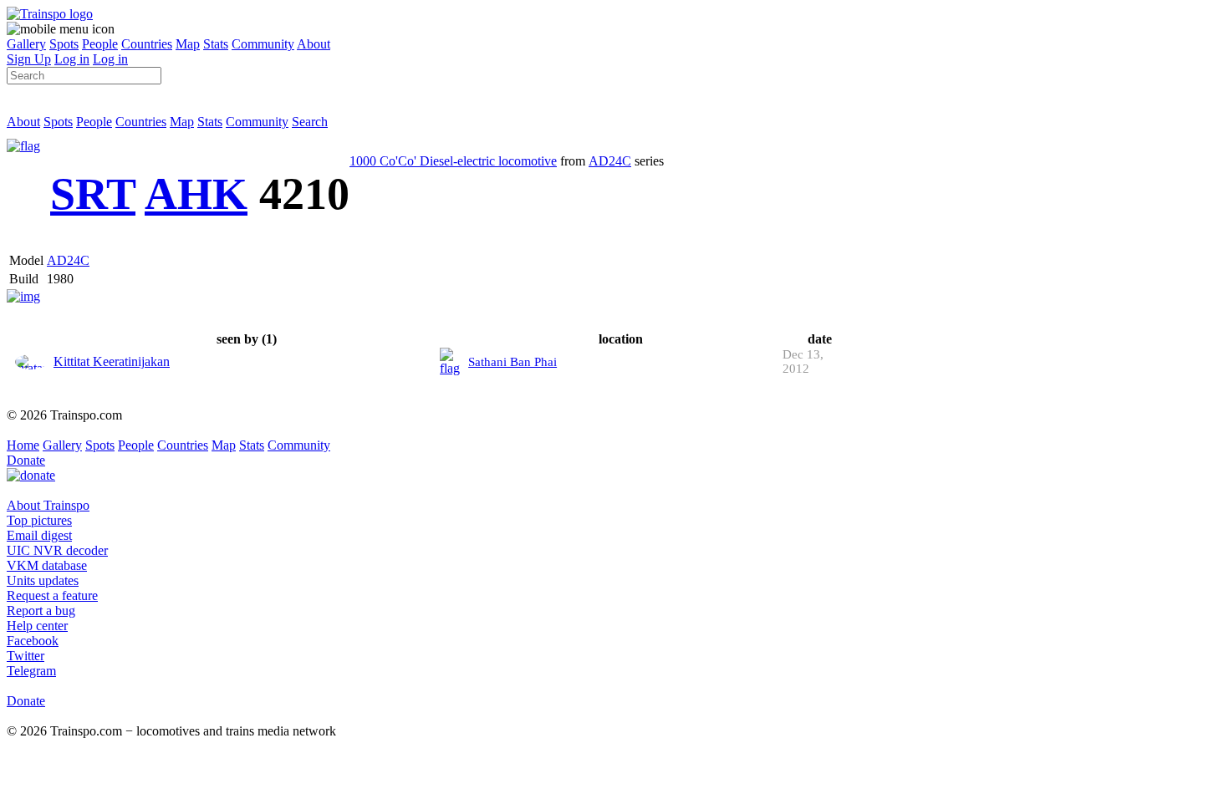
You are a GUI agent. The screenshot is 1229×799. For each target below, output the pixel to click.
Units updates (43, 580)
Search (310, 122)
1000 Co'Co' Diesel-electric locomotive (453, 161)
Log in (71, 59)
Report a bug (41, 610)
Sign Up (29, 59)
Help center (37, 625)
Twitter (25, 656)
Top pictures (39, 520)
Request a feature (52, 595)
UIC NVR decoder (57, 550)
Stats (215, 44)
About (313, 44)
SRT (92, 194)
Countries (146, 44)
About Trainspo (48, 505)
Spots (64, 44)
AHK (196, 194)
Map (188, 44)
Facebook (33, 641)
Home (23, 445)
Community (263, 44)
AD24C (610, 161)
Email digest (39, 535)
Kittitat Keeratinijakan (112, 361)
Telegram (31, 671)
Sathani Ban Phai (512, 361)
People (100, 44)
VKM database (47, 565)
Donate (26, 460)
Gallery (26, 44)
